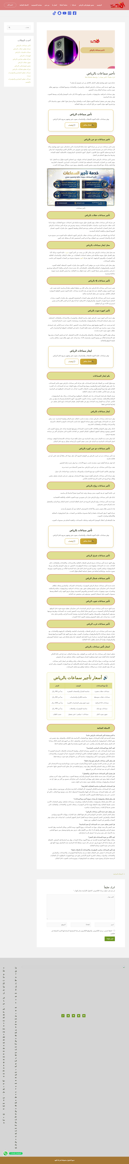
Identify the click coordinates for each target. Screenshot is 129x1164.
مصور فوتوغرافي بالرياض (86, 5)
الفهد (81, 258)
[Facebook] (74, 13)
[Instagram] (69, 13)
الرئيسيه (99, 5)
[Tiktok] (54, 13)
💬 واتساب (71, 125)
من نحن (47, 5)
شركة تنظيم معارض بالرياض (22, 59)
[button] (10, 5)
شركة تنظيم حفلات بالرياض (22, 49)
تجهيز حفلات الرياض (24, 62)
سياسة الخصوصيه (36, 5)
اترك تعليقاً (111, 77)
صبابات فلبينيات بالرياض (23, 52)
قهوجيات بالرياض (25, 55)
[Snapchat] (59, 13)
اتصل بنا (54, 5)
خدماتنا (74, 5)
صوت (67, 252)
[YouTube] (73, 1015)
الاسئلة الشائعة (24, 5)
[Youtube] (64, 13)
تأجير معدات (103, 77)
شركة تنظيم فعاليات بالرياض (21, 69)
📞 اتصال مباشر (88, 125)
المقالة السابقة (119, 874)
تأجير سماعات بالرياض (23, 45)
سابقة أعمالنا (63, 5)
